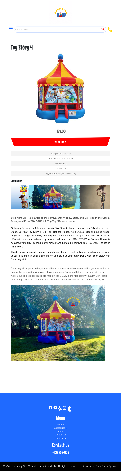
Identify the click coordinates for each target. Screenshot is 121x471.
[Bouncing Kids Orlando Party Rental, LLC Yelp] (60, 409)
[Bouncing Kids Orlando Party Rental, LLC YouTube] (55, 409)
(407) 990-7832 (60, 452)
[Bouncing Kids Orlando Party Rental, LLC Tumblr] (69, 409)
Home (60, 424)
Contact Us (60, 434)
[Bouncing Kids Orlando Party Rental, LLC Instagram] (64, 409)
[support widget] (112, 464)
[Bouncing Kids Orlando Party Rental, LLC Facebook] (50, 409)
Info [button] (60, 431)
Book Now (60, 142)
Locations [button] (60, 437)
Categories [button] (60, 427)
